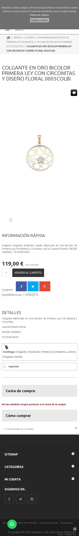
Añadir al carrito (28, 272)
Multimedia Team (67, 533)
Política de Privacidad (26, 522)
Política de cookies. (39, 15)
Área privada (66, 522)
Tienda (17, 37)
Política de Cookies (49, 522)
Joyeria (28, 37)
